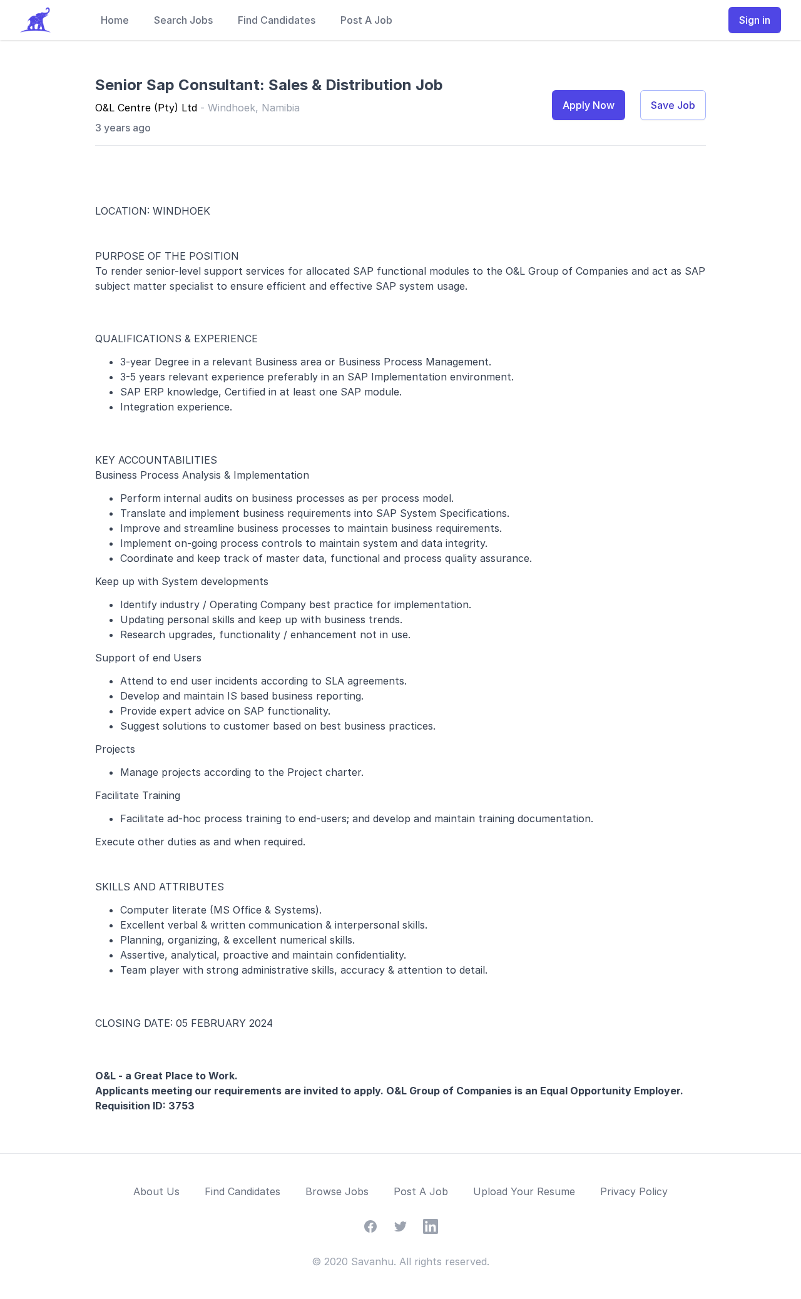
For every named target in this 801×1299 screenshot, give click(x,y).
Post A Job (366, 20)
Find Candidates (276, 20)
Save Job (673, 105)
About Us (156, 1191)
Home (115, 20)
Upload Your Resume (524, 1191)
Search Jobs (183, 20)
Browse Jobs (337, 1191)
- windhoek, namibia (250, 107)
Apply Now (589, 105)
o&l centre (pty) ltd (147, 107)
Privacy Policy (634, 1191)
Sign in (754, 20)
